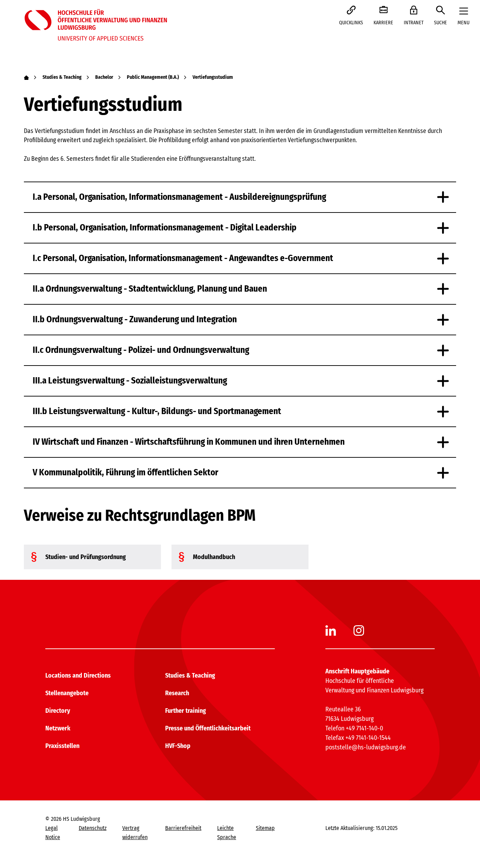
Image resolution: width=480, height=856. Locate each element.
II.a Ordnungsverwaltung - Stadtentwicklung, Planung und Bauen (150, 289)
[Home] (26, 77)
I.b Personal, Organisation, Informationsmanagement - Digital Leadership (165, 227)
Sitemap (265, 828)
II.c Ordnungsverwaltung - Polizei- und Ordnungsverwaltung (141, 350)
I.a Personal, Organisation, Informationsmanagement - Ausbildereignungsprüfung (179, 197)
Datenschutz (92, 828)
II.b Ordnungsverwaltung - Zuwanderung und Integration (135, 319)
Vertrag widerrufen (135, 833)
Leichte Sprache (226, 833)
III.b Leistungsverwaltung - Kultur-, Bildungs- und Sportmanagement (157, 411)
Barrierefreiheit (183, 828)
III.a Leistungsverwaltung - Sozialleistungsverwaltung (130, 380)
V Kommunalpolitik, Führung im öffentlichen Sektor (125, 472)
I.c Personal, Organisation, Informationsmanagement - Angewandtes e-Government (183, 258)
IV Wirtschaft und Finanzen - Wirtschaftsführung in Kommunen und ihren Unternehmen (189, 442)
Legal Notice (52, 833)
